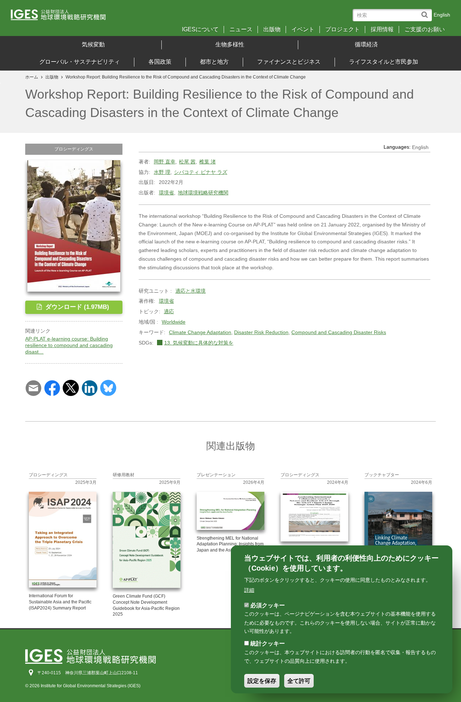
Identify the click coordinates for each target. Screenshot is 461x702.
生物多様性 (229, 44)
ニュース (240, 29)
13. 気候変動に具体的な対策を (198, 343)
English (442, 15)
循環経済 (366, 44)
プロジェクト (342, 29)
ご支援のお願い (424, 29)
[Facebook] (52, 387)
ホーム (31, 77)
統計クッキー (267, 643)
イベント (302, 29)
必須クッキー (267, 605)
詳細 (249, 590)
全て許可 (298, 681)
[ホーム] (64, 17)
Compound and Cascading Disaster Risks (338, 332)
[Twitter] (71, 387)
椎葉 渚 (207, 162)
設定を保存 (261, 681)
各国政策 (159, 62)
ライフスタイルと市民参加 (383, 62)
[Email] (33, 387)
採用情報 (382, 29)
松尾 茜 (187, 162)
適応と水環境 (190, 291)
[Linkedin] (89, 387)
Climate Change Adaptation (200, 332)
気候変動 (93, 44)
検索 (426, 11)
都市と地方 (214, 62)
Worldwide (173, 322)
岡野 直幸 (164, 162)
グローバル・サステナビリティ (79, 62)
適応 (169, 311)
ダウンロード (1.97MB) (76, 306)
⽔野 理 (162, 172)
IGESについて (200, 29)
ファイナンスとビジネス (289, 62)
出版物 (272, 29)
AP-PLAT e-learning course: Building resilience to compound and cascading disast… (69, 345)
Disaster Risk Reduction (261, 332)
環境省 (166, 192)
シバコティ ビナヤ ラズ (200, 172)
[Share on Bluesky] (108, 387)
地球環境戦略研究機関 (203, 192)
